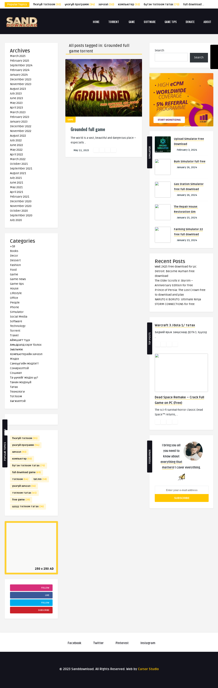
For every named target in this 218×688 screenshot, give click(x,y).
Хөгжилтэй (18, 401)
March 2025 (18, 56)
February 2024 (19, 70)
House (14, 288)
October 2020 (19, 210)
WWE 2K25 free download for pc (175, 266)
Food (13, 270)
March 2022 (18, 159)
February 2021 (19, 196)
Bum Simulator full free (189, 161)
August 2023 (18, 89)
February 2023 (19, 117)
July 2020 (16, 220)
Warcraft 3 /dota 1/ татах (175, 325)
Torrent (113, 22)
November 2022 (20, 131)
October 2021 (19, 164)
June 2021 (16, 182)
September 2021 (21, 168)
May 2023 (16, 103)
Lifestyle (16, 293)
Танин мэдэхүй (20, 382)
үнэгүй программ (80, 4)
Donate (190, 22)
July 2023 (16, 93)
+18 (12, 246)
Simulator (17, 312)
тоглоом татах (24, 492)
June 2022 (16, 145)
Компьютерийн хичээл (26, 354)
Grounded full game (88, 129)
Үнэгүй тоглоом (47, 4)
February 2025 (19, 60)
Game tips (171, 22)
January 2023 (18, 121)
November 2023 (20, 84)
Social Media (18, 316)
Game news (18, 279)
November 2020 (21, 206)
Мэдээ (14, 359)
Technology (18, 326)
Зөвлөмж (16, 349)
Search (159, 50)
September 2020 (21, 215)
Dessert (15, 260)
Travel (14, 335)
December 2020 (21, 201)
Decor (14, 255)
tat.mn (40, 479)
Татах (14, 387)
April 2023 (16, 107)
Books (14, 251)
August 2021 (18, 173)
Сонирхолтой (19, 368)
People (15, 302)
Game (132, 22)
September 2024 (21, 65)
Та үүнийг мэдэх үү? (24, 377)
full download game (199, 4)
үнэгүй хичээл (24, 486)
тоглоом (20, 479)
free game (21, 499)
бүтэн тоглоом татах (161, 4)
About (207, 22)
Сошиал (16, 373)
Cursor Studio (148, 669)
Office (14, 298)
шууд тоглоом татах (28, 506)
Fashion (15, 265)
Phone (14, 307)
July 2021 (16, 178)
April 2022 (16, 154)
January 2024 (19, 75)
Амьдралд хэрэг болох (26, 345)
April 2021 (16, 192)
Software (150, 22)
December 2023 (20, 79)
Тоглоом (16, 396)
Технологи (17, 391)
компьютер (129, 4)
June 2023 (16, 98)
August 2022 (18, 135)
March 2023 (18, 112)
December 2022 (20, 126)
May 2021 (16, 187)
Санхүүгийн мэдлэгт (24, 363)
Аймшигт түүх (20, 340)
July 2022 (16, 140)
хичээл (106, 4)
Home (96, 22)
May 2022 (16, 150)
